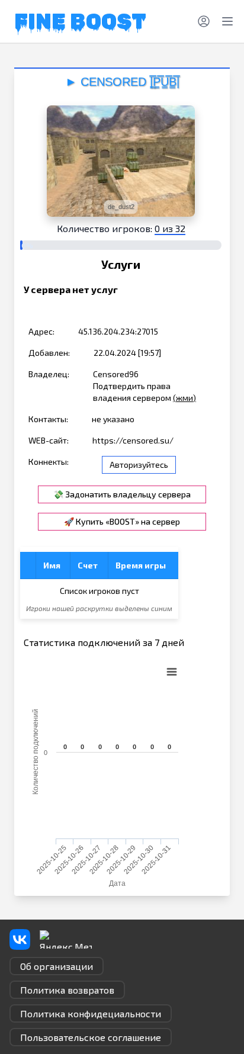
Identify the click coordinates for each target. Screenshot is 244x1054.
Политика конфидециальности (90, 1013)
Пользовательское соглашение (90, 1037)
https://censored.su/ (133, 440)
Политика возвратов (67, 989)
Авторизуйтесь (139, 464)
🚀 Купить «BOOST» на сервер (122, 521)
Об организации (56, 966)
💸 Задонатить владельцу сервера (122, 494)
